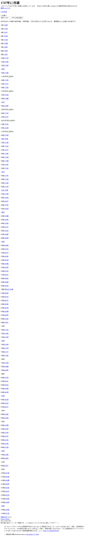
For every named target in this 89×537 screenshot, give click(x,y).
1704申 (6, 220)
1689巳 (6, 278)
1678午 (6, 322)
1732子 (6, 84)
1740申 (5, 47)
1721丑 (6, 146)
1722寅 (6, 142)
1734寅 (6, 73)
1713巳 (6, 179)
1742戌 (5, 40)
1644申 (7, 484)
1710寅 (6, 194)
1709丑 (6, 198)
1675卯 (6, 337)
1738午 (5, 54)
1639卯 (7, 502)
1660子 (6, 407)
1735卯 (6, 65)
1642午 (7, 491)
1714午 (6, 175)
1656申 (6, 429)
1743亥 (5, 36)
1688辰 (6, 282)
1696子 (6, 253)
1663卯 (6, 392)
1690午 (6, 275)
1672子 (6, 352)
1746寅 (5, 25)
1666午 (6, 381)
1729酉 (6, 98)
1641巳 (7, 495)
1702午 (6, 227)
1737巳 (6, 58)
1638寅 (7, 510)
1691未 (6, 271)
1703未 (6, 223)
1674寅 (6, 344)
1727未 (6, 113)
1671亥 (6, 355)
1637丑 (7, 513)
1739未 (5, 51)
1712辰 (6, 183)
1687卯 (6, 286)
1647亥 (7, 473)
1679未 (6, 319)
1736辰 (6, 62)
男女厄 (7, 289)
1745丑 (5, 29)
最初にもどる (5, 8)
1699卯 (6, 238)
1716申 (6, 164)
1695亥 (6, 256)
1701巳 (6, 231)
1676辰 (6, 333)
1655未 (6, 432)
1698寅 (6, 245)
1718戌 (6, 157)
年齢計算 (4, 517)
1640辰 (7, 499)
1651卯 (6, 447)
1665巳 (6, 385)
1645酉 (7, 480)
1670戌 (6, 363)
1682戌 (6, 308)
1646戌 (7, 477)
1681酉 (6, 311)
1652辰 (6, 444)
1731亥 (6, 87)
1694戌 (6, 260)
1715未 (6, 168)
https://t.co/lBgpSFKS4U (51, 531)
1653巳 (6, 440)
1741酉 (5, 43)
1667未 (6, 377)
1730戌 (6, 95)
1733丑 (6, 80)
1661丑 (6, 403)
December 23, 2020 (32, 534)
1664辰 (6, 388)
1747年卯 (4, 12)
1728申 (6, 106)
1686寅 (6, 293)
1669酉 (6, 366)
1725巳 (6, 124)
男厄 (3, 139)
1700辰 (6, 234)
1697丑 (6, 249)
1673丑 (6, 348)
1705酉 (6, 216)
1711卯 (6, 187)
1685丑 (6, 297)
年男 (3, 69)
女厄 (3, 102)
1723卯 (6, 135)
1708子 (6, 201)
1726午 (6, 117)
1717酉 (6, 161)
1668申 (6, 370)
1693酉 (6, 264)
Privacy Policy (5, 519)
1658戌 (6, 418)
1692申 (6, 267)
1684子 (6, 300)
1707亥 (6, 205)
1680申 (6, 315)
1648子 (6, 466)
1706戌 (6, 209)
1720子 (6, 150)
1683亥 (6, 304)
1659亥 (6, 414)
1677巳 (6, 330)
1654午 (6, 436)
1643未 (7, 488)
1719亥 (6, 153)
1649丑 (6, 458)
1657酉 (6, 425)
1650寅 (6, 455)
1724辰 (6, 128)
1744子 (5, 32)
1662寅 (6, 399)
